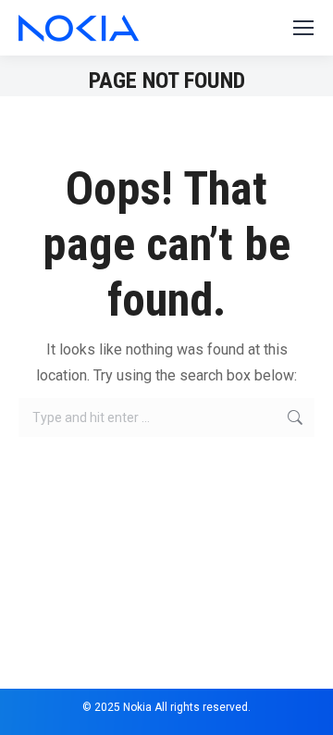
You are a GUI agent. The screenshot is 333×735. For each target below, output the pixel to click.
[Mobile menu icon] (303, 28)
